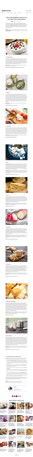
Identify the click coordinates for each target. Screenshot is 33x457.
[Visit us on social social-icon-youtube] (30, 10)
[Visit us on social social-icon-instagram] (29, 10)
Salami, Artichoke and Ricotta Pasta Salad (12, 105)
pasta (6, 101)
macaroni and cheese (13, 310)
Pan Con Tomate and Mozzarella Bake (11, 137)
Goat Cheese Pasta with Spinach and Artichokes (13, 349)
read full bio (14, 390)
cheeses (24, 26)
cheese (20, 23)
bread (11, 340)
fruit (15, 63)
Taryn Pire (14, 21)
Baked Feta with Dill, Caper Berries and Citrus (12, 174)
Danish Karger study (23, 372)
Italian (7, 228)
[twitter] (16, 396)
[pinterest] (1, 8)
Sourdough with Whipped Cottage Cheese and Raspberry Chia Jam (15, 67)
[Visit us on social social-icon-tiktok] (25, 10)
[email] (1, 15)
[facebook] (14, 396)
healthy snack (13, 58)
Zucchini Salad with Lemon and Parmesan (12, 276)
